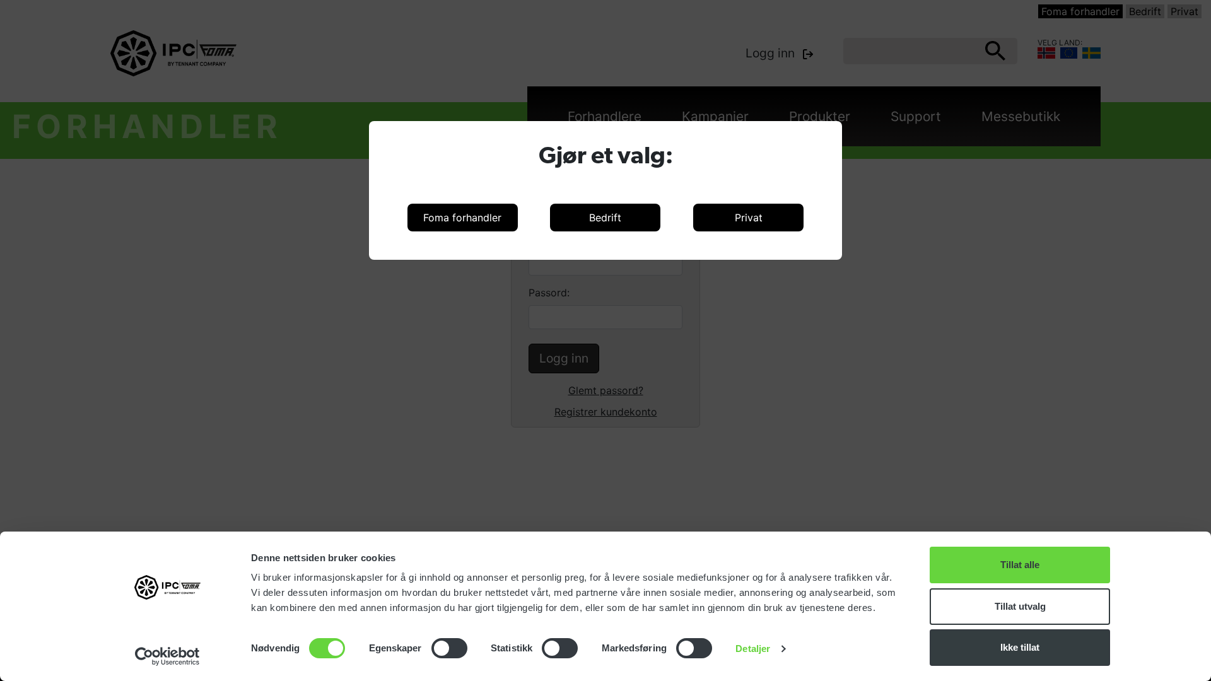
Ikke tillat (1019, 647)
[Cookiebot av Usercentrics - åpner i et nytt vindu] (167, 656)
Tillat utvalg (1020, 606)
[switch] (449, 648)
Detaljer (752, 648)
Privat (749, 217)
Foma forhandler (462, 217)
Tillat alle (1019, 564)
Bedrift (605, 217)
